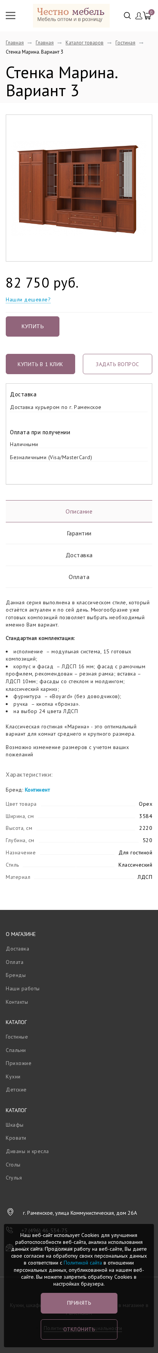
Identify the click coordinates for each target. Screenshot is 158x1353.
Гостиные (17, 1036)
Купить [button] (32, 326)
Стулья (14, 1177)
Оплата (79, 577)
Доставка (79, 555)
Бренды (16, 975)
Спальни (16, 1050)
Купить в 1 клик (40, 364)
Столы (13, 1164)
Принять (79, 1302)
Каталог (16, 1022)
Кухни (13, 1076)
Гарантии (79, 533)
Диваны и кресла (27, 1151)
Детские (16, 1089)
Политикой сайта (83, 1262)
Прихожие (18, 1063)
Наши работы (23, 988)
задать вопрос (117, 364)
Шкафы (15, 1124)
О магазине (21, 934)
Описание (79, 511)
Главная (15, 42)
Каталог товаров (85, 42)
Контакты (17, 1001)
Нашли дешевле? (28, 299)
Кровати (16, 1137)
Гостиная (125, 42)
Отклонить (79, 1329)
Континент (37, 789)
